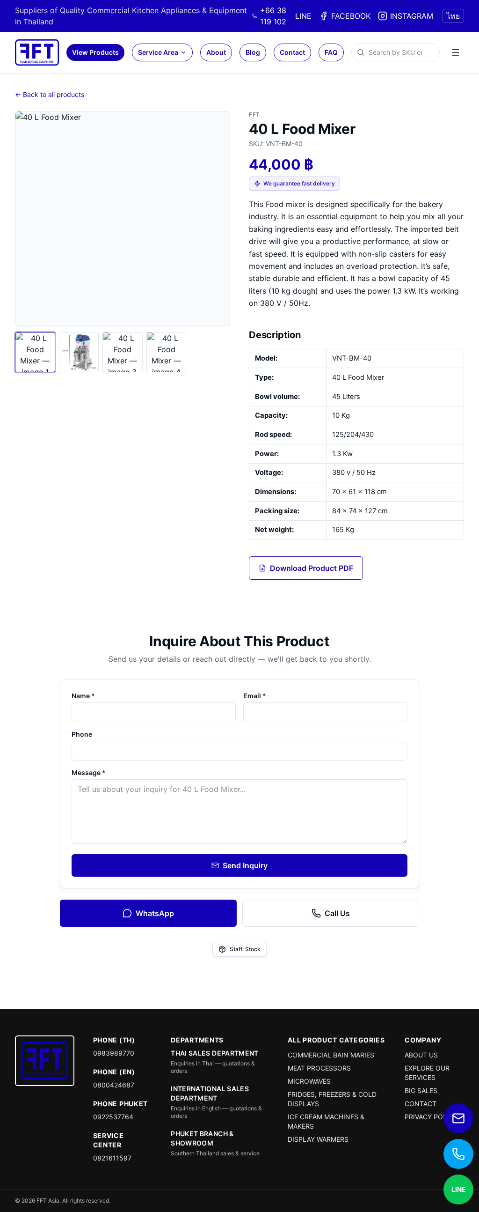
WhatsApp (155, 913)
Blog (253, 52)
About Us (421, 1055)
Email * (254, 696)
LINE (303, 16)
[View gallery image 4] (166, 352)
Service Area (158, 52)
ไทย (453, 16)
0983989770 (113, 1053)
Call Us (337, 913)
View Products (95, 52)
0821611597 (112, 1158)
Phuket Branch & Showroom (202, 1138)
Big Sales (421, 1090)
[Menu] (455, 52)
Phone (82, 734)
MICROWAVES (309, 1081)
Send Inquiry (245, 865)
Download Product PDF (311, 568)
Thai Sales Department (214, 1053)
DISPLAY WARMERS (318, 1139)
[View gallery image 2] (79, 352)
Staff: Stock (245, 949)
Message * (89, 772)
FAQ (331, 52)
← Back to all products (49, 94)
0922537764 (113, 1117)
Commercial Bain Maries (331, 1055)
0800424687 (113, 1085)
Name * (83, 696)
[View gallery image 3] (122, 352)
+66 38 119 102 (273, 16)
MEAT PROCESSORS (319, 1068)
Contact (292, 52)
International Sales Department (210, 1093)
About (216, 52)
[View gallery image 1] (35, 352)
